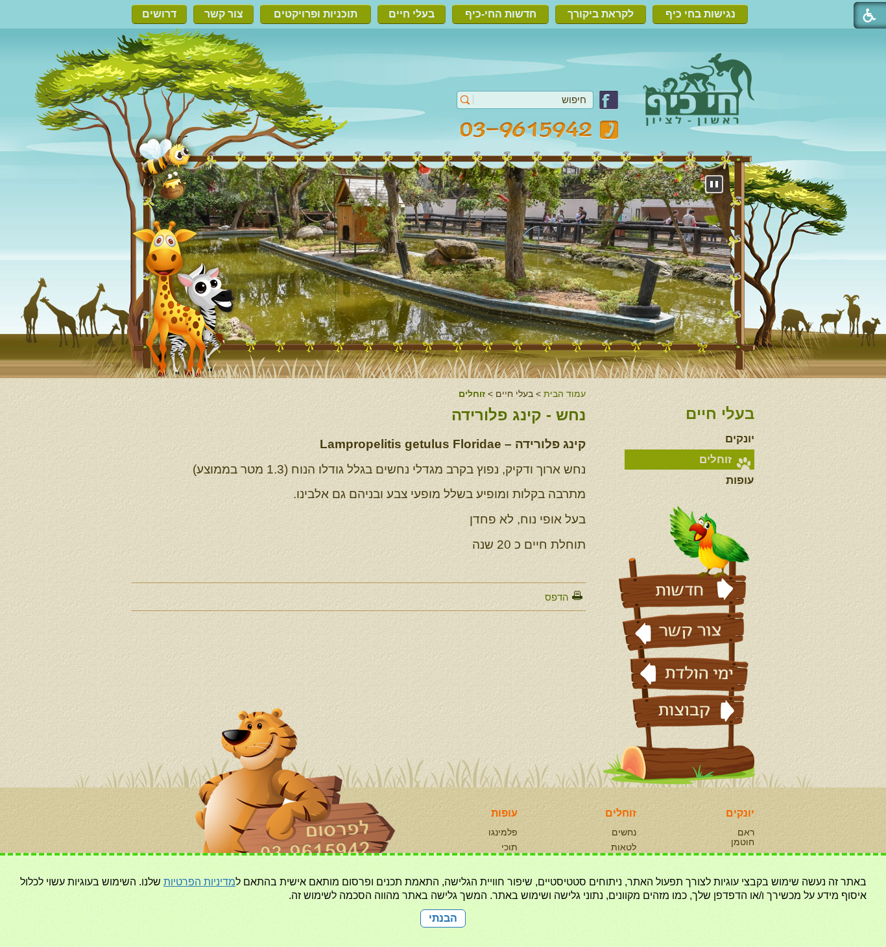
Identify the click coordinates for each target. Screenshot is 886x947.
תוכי (509, 847)
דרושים (159, 13)
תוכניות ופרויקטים (315, 13)
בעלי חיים (412, 13)
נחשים (624, 832)
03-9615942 (539, 130)
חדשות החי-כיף (500, 13)
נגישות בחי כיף (700, 13)
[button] (465, 99)
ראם (745, 832)
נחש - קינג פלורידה (518, 415)
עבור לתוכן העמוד (443, 61)
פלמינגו (503, 832)
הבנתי (443, 918)
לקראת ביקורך (601, 13)
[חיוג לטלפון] (268, 804)
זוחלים (472, 394)
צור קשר (223, 13)
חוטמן (742, 842)
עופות (740, 480)
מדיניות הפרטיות (199, 881)
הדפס (557, 597)
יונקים (739, 439)
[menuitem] (703, 14)
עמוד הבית (565, 394)
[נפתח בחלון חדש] (608, 106)
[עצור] (714, 184)
